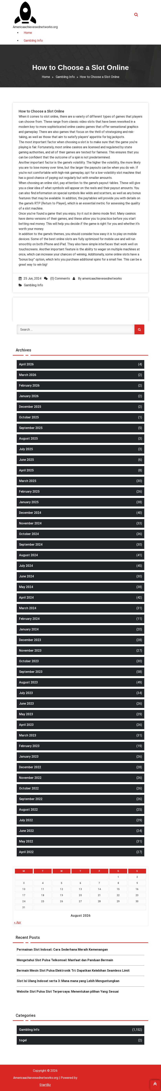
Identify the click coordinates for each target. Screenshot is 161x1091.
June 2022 (26, 831)
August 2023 (28, 682)
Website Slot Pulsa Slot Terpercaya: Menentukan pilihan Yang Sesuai (68, 991)
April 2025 (26, 470)
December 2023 (30, 640)
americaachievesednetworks (102, 278)
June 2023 (26, 703)
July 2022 (26, 820)
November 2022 (30, 778)
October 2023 (29, 661)
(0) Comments (59, 278)
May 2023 (26, 714)
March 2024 (27, 608)
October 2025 (29, 417)
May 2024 (26, 587)
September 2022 (30, 799)
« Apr (17, 922)
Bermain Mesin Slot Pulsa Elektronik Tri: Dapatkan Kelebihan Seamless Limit (73, 970)
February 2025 (29, 491)
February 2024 (29, 619)
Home (46, 77)
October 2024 (29, 534)
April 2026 (26, 364)
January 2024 (28, 629)
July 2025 (26, 449)
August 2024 (28, 555)
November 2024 (30, 523)
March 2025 (27, 481)
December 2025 (30, 407)
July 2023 (26, 693)
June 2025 (26, 460)
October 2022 (29, 788)
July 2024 (26, 566)
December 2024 (30, 513)
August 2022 (28, 809)
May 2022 (26, 841)
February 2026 (29, 385)
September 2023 (30, 672)
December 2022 (30, 767)
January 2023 (28, 756)
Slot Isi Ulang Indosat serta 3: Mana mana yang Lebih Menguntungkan (68, 981)
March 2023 (27, 735)
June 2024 (26, 576)
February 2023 (29, 746)
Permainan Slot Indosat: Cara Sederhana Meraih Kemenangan (62, 949)
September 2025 (30, 428)
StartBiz (45, 1085)
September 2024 (30, 544)
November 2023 (30, 650)
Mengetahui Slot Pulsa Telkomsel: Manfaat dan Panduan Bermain (65, 960)
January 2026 (28, 396)
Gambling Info (65, 77)
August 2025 (28, 438)
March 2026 (27, 375)
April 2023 (26, 725)
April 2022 (26, 852)
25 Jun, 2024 (32, 278)
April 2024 (26, 597)
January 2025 (28, 502)
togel (23, 1040)
